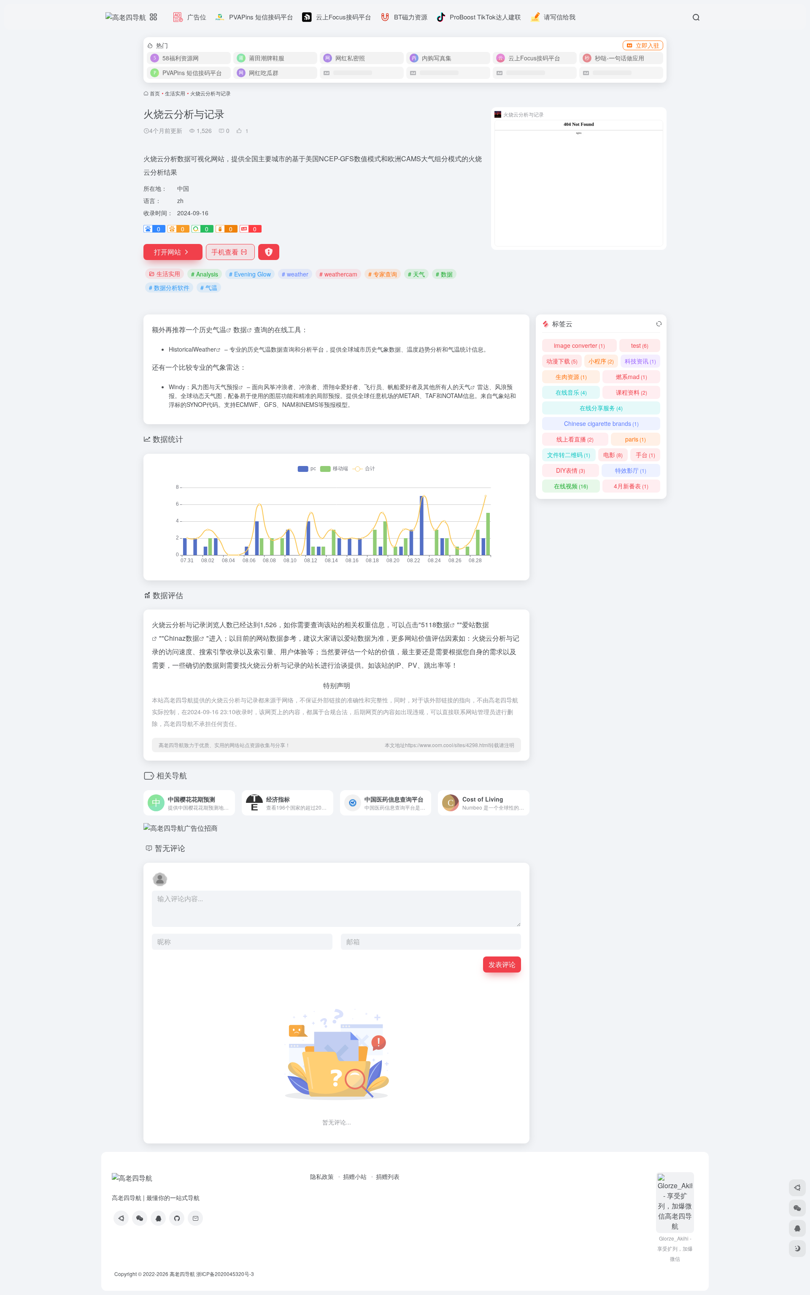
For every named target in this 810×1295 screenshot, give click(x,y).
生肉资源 (571, 376)
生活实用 (175, 93)
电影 (613, 454)
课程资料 (631, 392)
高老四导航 (182, 1273)
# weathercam (338, 274)
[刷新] (659, 324)
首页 (155, 93)
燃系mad (631, 376)
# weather (295, 274)
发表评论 (502, 964)
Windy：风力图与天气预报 (203, 386)
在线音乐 (571, 392)
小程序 (601, 361)
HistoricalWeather (192, 349)
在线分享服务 (601, 408)
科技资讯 (640, 361)
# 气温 (208, 287)
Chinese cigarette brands (601, 423)
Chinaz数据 (181, 638)
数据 (240, 329)
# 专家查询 (382, 274)
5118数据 (435, 624)
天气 (464, 386)
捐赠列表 (388, 1176)
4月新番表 (631, 486)
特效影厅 (630, 470)
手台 (645, 454)
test (639, 345)
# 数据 (444, 274)
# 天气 (416, 274)
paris (635, 439)
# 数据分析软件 (169, 287)
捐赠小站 (355, 1176)
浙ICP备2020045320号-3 (225, 1273)
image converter (579, 345)
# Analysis (204, 274)
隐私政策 (322, 1176)
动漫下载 (562, 361)
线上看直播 (575, 439)
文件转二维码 (568, 454)
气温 (219, 329)
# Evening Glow (250, 274)
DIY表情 (570, 470)
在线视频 (571, 486)
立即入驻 (647, 45)
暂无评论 (170, 847)
